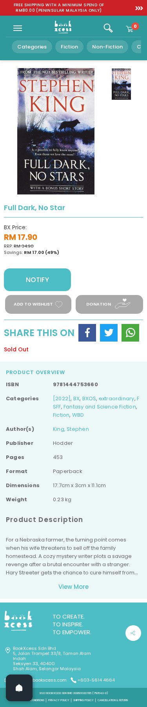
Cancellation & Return (113, 700)
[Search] (108, 28)
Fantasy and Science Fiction (100, 406)
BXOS (89, 398)
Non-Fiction (107, 46)
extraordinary (116, 398)
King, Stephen (71, 429)
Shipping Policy (83, 700)
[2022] (62, 398)
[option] (59, 7)
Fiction (69, 46)
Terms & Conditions (31, 700)
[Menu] (17, 28)
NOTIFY (37, 279)
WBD (78, 415)
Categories (32, 46)
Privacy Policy (58, 700)
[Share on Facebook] (87, 333)
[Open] (19, 688)
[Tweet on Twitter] (109, 333)
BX (76, 398)
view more (73, 587)
